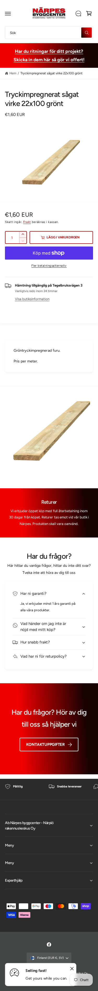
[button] (8, 13)
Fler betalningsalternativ (49, 265)
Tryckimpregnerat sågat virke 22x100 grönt (51, 73)
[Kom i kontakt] (78, 13)
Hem (12, 73)
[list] (49, 789)
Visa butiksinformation (32, 299)
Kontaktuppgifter (45, 744)
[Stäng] (72, 969)
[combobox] (49, 32)
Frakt (27, 222)
